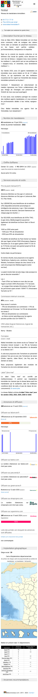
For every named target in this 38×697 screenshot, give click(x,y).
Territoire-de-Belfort (6, 670)
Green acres (4, 492)
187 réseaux (17, 5)
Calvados (5, 662)
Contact (31, 693)
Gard (5, 652)
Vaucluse (5, 668)
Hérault (6, 664)
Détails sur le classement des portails (12, 537)
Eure (5, 654)
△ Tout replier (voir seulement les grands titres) (15, 30)
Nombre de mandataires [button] (14, 118)
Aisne (5, 660)
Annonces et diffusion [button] (13, 402)
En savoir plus (15, 388)
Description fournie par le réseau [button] (18, 36)
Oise (5, 656)
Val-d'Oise (6, 674)
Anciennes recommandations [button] (16, 680)
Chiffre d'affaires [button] (11, 162)
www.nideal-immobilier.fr (11, 24)
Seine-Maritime (6, 666)
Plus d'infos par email (10, 22)
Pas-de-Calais (6, 658)
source (25, 122)
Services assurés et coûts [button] (15, 180)
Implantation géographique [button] (15, 548)
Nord (5, 650)
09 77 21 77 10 (8, 20)
